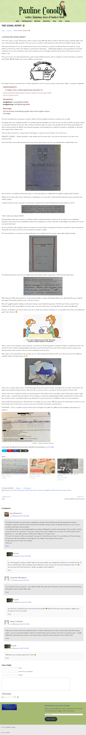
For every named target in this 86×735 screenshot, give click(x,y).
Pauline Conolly (43, 10)
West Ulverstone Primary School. (61, 490)
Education (8, 490)
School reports (33, 490)
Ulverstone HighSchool (45, 490)
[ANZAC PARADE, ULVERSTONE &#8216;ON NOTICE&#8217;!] (70, 466)
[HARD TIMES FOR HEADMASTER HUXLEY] (15, 466)
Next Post (80, 496)
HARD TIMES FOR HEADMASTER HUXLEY (14, 474)
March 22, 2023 (24, 516)
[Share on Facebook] (15, 450)
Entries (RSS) (6, 732)
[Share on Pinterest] (9, 450)
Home (3, 30)
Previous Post (6, 496)
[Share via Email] (20, 450)
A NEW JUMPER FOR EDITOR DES (74, 499)
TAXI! (3, 499)
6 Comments (27, 488)
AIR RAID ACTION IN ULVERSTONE (39, 474)
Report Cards (24, 490)
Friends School (16, 490)
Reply (7, 546)
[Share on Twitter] (4, 450)
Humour (9, 30)
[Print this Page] (26, 450)
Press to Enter (51, 719)
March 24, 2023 (24, 648)
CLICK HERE (50, 447)
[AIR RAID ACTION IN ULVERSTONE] (42, 466)
